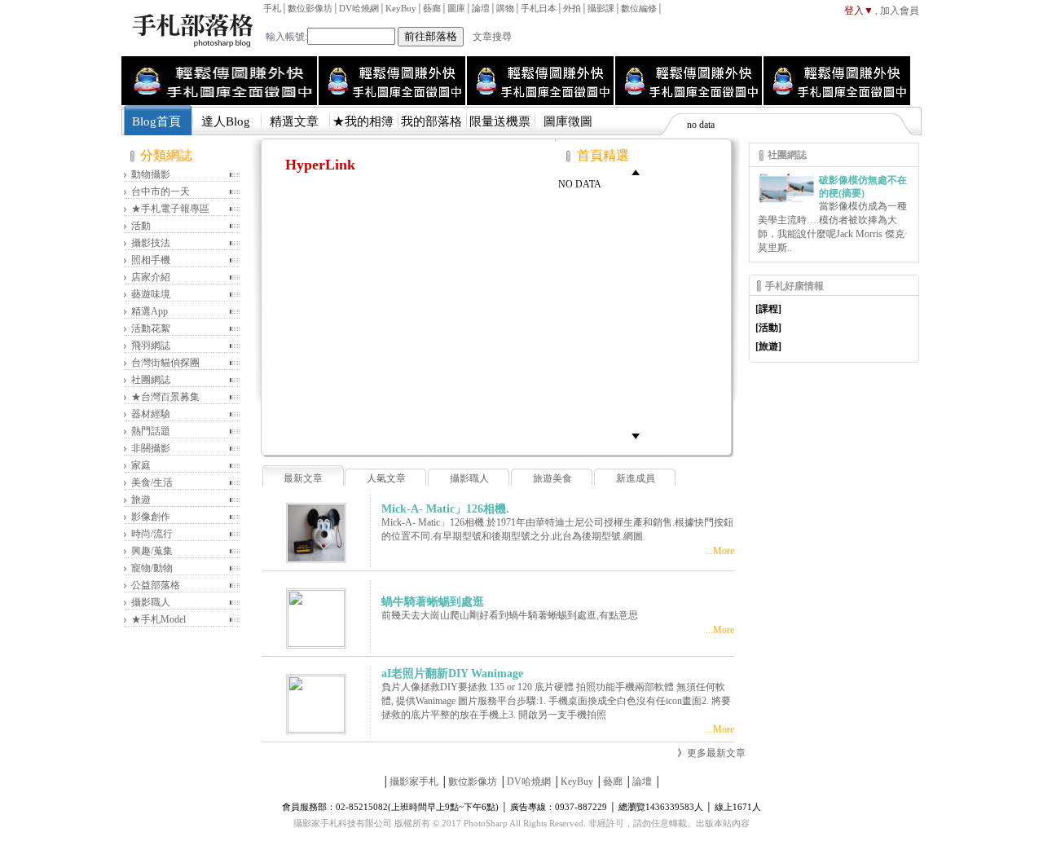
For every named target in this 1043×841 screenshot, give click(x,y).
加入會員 (899, 10)
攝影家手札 (413, 781)
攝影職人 (150, 602)
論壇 (481, 8)
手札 (272, 8)
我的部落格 (431, 121)
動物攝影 (150, 174)
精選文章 (294, 121)
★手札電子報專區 (170, 208)
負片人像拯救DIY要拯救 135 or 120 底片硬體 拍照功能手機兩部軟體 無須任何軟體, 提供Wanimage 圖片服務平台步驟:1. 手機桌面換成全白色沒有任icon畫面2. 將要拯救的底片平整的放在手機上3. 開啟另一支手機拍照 (556, 700)
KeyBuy (400, 8)
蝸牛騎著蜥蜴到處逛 (432, 602)
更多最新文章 (716, 753)
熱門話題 (150, 431)
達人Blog (225, 121)
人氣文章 (386, 478)
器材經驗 (150, 414)
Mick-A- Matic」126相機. (445, 509)
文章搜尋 (492, 36)
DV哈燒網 (359, 8)
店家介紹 (150, 277)
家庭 (141, 465)
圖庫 (456, 8)
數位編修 (639, 8)
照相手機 (150, 260)
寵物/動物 (152, 568)
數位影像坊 (310, 8)
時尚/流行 (152, 533)
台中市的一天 (160, 191)
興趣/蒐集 (152, 551)
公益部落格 (155, 585)
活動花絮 (150, 328)
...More (720, 551)
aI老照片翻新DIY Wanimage (452, 673)
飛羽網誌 (150, 345)
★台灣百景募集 (165, 397)
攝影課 (601, 8)
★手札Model (158, 619)
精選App (149, 311)
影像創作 (150, 516)
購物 (505, 8)
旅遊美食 (552, 478)
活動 (141, 225)
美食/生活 (152, 482)
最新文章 (303, 478)
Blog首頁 (156, 121)
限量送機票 (499, 121)
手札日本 (539, 8)
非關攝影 (150, 448)
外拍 (572, 8)
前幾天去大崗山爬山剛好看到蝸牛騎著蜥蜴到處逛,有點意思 (509, 615)
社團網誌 (150, 379)
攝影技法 (150, 243)
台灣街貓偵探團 (165, 362)
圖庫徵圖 (568, 121)
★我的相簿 (363, 121)
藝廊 (432, 8)
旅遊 (141, 499)
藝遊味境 (150, 294)
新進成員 (635, 478)
